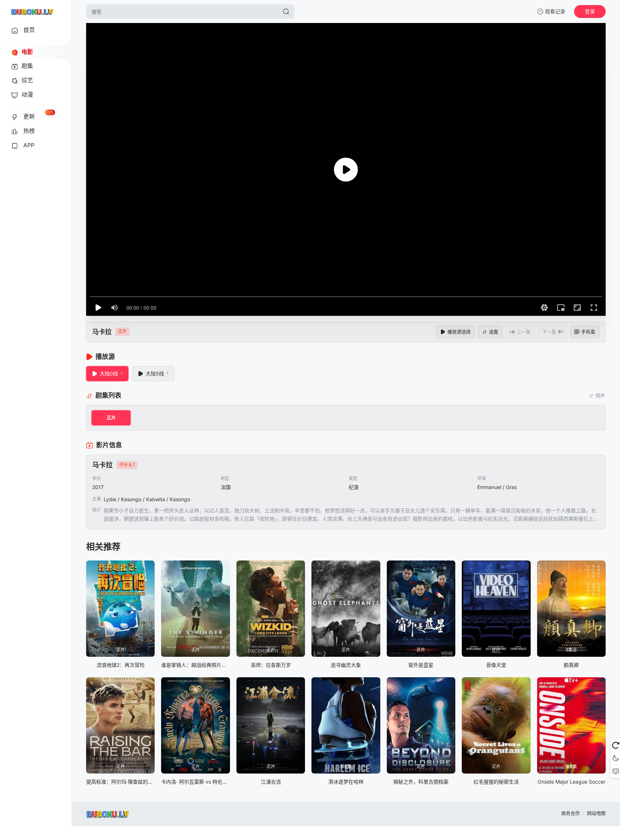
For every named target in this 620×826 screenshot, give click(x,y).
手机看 (588, 331)
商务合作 (570, 813)
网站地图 (596, 813)
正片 (111, 417)
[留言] (615, 771)
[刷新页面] (615, 745)
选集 (493, 331)
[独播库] (32, 11)
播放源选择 (459, 331)
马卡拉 (102, 332)
